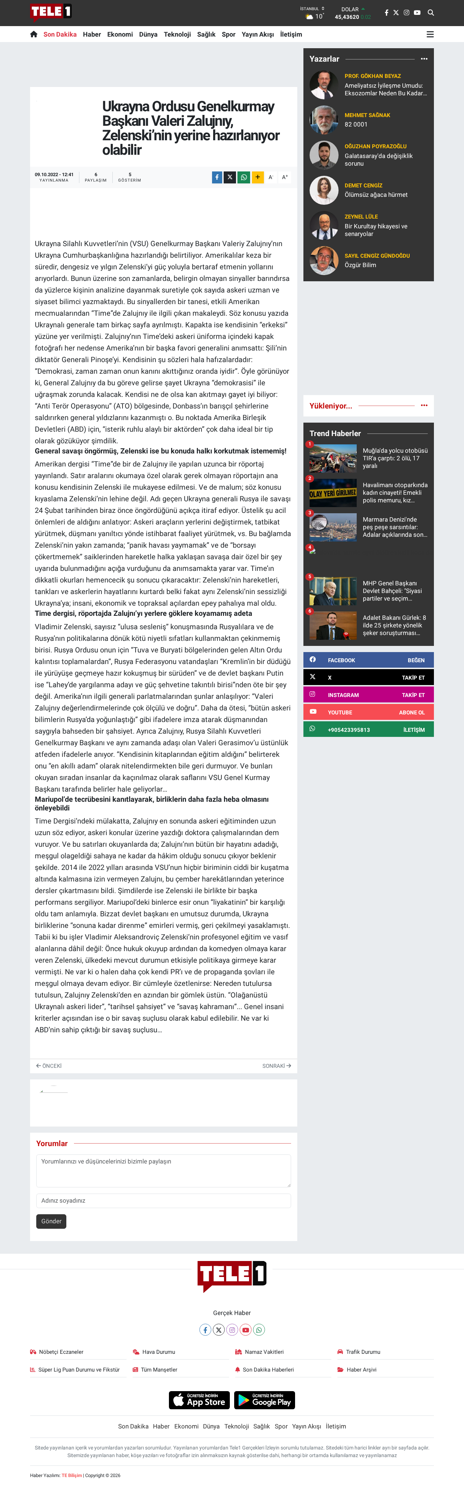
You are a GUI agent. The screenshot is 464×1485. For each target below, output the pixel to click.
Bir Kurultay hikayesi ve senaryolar (376, 230)
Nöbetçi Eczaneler (61, 1352)
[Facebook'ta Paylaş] (217, 177)
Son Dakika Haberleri (268, 1369)
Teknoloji (177, 34)
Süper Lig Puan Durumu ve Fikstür (79, 1369)
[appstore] (199, 1399)
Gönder (51, 1221)
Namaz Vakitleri (264, 1352)
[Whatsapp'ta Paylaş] (243, 177)
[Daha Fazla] (258, 177)
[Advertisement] (368, 338)
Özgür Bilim (360, 265)
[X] (219, 1330)
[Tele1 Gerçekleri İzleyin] (51, 13)
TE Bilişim (72, 1475)
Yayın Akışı (258, 34)
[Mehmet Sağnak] (324, 119)
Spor (229, 34)
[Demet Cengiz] (324, 189)
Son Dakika (60, 34)
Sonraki (274, 1066)
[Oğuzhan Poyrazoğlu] (324, 154)
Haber (92, 34)
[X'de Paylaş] (230, 177)
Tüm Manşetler (159, 1369)
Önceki (51, 1066)
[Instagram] (232, 1330)
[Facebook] (205, 1330)
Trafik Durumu (363, 1352)
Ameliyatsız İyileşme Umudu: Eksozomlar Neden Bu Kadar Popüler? (384, 90)
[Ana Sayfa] (35, 34)
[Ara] (431, 13)
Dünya (148, 34)
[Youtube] (246, 1330)
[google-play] (265, 1399)
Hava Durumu (158, 1352)
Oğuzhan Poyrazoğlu (376, 146)
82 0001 (356, 124)
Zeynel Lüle (361, 216)
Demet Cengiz (363, 185)
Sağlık (206, 34)
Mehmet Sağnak (367, 115)
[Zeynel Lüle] (324, 224)
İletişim (291, 34)
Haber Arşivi (362, 1369)
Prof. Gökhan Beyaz (373, 76)
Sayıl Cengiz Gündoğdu (377, 256)
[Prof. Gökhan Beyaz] (324, 84)
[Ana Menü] (430, 34)
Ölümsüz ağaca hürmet (376, 194)
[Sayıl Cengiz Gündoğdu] (324, 260)
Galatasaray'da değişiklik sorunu (379, 159)
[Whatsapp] (259, 1330)
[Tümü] (424, 59)
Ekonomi (120, 34)
